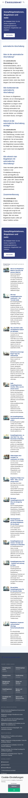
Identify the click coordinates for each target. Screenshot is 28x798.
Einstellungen (14, 783)
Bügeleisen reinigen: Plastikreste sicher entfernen (12, 715)
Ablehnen (14, 786)
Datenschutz (5, 764)
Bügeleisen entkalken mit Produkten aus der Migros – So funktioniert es (13, 724)
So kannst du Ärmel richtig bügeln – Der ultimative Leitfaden (11, 728)
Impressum (5, 762)
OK (14, 790)
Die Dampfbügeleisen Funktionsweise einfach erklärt (17, 418)
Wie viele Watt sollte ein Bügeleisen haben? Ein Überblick (17, 329)
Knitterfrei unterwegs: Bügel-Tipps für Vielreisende (17, 353)
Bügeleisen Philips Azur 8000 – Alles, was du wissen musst (17, 479)
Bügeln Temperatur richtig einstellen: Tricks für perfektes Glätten (14, 741)
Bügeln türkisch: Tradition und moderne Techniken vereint (11, 736)
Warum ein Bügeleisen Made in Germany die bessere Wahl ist (17, 270)
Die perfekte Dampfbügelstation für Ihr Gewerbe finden (17, 589)
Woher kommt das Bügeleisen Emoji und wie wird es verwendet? (13, 710)
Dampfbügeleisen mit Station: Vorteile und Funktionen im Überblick (17, 542)
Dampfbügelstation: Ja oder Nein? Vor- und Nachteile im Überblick (17, 437)
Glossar (4, 773)
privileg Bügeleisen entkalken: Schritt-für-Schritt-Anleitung (12, 745)
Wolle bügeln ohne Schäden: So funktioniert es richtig (16, 457)
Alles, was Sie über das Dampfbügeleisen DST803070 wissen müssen (12, 719)
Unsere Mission (6, 767)
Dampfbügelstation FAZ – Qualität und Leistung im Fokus (17, 563)
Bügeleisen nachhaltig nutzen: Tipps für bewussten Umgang (12, 754)
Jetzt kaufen (9, 35)
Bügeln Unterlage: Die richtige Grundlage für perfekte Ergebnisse (13, 750)
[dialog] (14, 783)
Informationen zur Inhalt (8, 770)
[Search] (23, 2)
